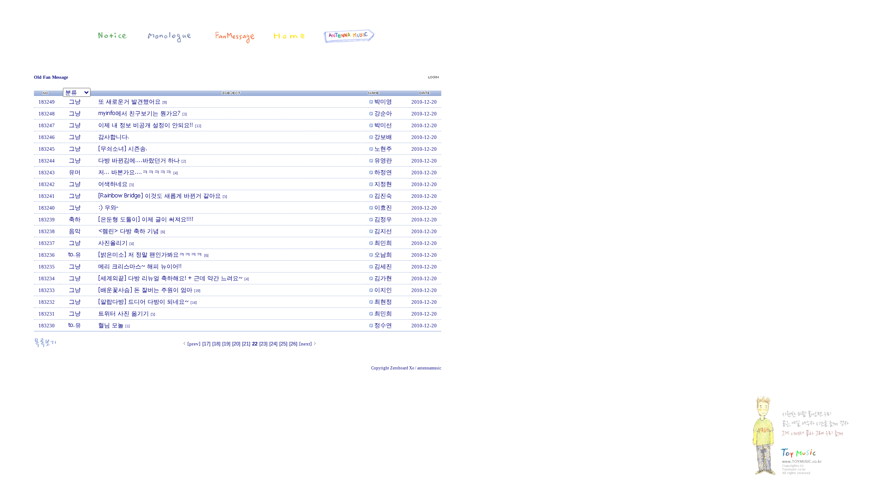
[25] (283, 343)
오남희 (383, 254)
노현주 (383, 148)
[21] (246, 343)
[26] (293, 343)
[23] (263, 343)
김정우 (383, 219)
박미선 (383, 125)
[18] (216, 343)
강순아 (383, 113)
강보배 (383, 137)
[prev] (194, 343)
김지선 (383, 231)
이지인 (383, 290)
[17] (206, 343)
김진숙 (383, 195)
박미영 (383, 101)
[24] (273, 343)
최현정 (383, 301)
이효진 (383, 207)
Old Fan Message (51, 77)
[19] (226, 343)
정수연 (383, 325)
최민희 (383, 243)
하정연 (383, 172)
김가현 (383, 278)
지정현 (383, 184)
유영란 (383, 160)
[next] (305, 343)
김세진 (383, 266)
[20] (236, 343)
